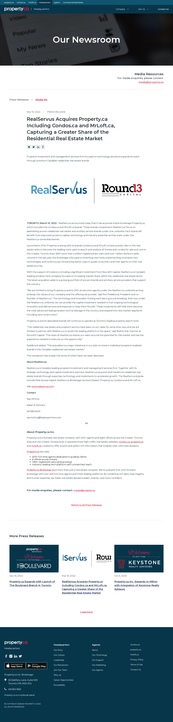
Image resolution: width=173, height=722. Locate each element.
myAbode (24, 695)
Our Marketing (99, 665)
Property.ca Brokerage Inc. (41, 470)
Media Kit (41, 99)
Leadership (59, 660)
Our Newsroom (61, 665)
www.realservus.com (42, 386)
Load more (86, 612)
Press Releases (19, 99)
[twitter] (34, 147)
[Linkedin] (38, 147)
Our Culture (59, 655)
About (95, 650)
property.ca (9, 2)
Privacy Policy (136, 659)
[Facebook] (43, 147)
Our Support (98, 660)
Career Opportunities (63, 680)
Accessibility (59, 685)
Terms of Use (136, 664)
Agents (57, 2)
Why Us (57, 675)
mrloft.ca (32, 2)
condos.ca (21, 2)
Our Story (58, 650)
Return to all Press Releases (86, 505)
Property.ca (33, 451)
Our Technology (99, 655)
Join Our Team (60, 670)
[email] (29, 147)
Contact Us (135, 669)
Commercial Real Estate (73, 2)
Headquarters (45, 2)
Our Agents (97, 670)
